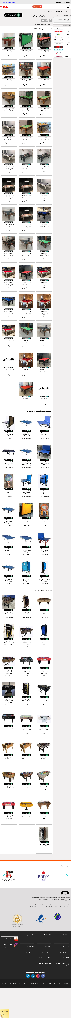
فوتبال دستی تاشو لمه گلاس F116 (44, 845)
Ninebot (68, 34)
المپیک (68, 37)
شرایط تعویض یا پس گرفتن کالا (44, 964)
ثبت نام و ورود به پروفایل (45, 958)
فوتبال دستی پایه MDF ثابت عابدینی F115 (44, 816)
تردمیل (54, 984)
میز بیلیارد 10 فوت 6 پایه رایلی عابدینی (44, 341)
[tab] (62, 19)
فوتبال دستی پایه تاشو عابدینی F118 (26, 613)
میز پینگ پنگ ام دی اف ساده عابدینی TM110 (9, 434)
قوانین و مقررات (65, 946)
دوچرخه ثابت (48, 984)
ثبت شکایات (48, 946)
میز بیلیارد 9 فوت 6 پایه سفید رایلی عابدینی (9, 284)
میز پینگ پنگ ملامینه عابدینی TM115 (44, 550)
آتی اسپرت (68, 11)
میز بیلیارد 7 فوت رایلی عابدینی (9, 80)
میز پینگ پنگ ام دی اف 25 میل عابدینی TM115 (27, 492)
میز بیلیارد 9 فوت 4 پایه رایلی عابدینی (44, 138)
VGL (69, 29)
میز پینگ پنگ (25, 984)
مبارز (69, 47)
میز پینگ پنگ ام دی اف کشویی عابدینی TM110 (44, 463)
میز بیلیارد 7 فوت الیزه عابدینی (9, 51)
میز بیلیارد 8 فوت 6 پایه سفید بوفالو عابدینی (44, 313)
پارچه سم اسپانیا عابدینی (44, 399)
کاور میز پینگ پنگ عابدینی (26, 520)
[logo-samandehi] (17, 920)
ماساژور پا (4, 984)
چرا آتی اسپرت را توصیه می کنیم (62, 964)
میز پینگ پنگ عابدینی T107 (44, 433)
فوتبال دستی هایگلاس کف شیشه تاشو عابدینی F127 (9, 642)
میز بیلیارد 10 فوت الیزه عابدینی (26, 399)
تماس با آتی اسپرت (64, 952)
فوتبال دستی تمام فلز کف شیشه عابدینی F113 (44, 671)
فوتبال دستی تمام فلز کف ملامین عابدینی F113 (9, 816)
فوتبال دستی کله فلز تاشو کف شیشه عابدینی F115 (9, 671)
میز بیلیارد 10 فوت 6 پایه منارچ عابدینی (44, 370)
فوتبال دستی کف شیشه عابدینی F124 (44, 729)
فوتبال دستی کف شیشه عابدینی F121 (9, 758)
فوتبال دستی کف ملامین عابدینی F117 (9, 613)
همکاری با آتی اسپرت (63, 958)
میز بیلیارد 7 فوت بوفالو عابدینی (44, 109)
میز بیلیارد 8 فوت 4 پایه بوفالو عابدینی (9, 109)
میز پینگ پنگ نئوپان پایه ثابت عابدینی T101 (27, 550)
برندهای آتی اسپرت (59, 11)
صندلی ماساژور (12, 984)
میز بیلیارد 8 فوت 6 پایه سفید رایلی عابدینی (44, 284)
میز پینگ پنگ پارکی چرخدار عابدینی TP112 (44, 492)
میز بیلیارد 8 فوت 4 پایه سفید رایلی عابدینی (9, 168)
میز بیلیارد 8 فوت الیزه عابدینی (44, 80)
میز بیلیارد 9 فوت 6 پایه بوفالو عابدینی (9, 254)
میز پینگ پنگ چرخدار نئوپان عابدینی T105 (26, 579)
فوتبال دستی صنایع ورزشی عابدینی (42, 590)
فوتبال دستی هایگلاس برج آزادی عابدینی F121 (8, 700)
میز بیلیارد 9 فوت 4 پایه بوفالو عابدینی (26, 138)
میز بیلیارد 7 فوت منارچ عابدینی (44, 167)
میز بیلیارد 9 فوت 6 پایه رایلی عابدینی (26, 254)
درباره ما (67, 941)
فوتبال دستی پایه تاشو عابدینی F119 (26, 700)
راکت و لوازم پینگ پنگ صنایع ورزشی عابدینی (39, 411)
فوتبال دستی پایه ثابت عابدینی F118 (44, 613)
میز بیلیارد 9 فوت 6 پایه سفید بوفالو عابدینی (26, 313)
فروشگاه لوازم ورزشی (63, 984)
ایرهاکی (18, 984)
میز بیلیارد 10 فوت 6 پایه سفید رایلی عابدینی (9, 342)
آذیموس (68, 31)
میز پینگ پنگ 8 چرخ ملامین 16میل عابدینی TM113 (26, 434)
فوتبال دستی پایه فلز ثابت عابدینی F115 (26, 787)
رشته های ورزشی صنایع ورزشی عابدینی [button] (63, 20)
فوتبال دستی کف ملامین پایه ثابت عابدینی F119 (26, 671)
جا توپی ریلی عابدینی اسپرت (9, 370)
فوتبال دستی (40, 984)
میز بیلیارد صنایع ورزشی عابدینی (42, 29)
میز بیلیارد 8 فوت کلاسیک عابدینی (44, 51)
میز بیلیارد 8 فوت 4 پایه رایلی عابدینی (27, 109)
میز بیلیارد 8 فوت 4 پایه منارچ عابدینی (27, 167)
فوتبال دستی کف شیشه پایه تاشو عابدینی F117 (26, 642)
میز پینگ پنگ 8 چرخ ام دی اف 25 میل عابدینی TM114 (9, 521)
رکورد (69, 40)
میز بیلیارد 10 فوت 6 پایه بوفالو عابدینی (27, 341)
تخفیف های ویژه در (8, 945)
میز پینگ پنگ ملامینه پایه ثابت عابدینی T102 (9, 550)
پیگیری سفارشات (47, 941)
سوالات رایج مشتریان (46, 952)
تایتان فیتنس (68, 43)
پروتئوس (68, 50)
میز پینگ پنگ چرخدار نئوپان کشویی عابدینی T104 (44, 579)
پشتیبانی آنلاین (8, 939)
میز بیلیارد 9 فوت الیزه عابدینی (26, 80)
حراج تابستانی (59, 2)
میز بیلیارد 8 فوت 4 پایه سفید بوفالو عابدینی (9, 197)
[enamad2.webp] (41, 919)
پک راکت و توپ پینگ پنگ (44, 520)
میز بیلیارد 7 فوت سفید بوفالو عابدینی (27, 196)
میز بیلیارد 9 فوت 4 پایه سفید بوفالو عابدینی (26, 226)
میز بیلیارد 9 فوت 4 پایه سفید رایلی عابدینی (44, 197)
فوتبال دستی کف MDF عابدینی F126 (44, 758)
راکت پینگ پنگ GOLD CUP (9, 491)
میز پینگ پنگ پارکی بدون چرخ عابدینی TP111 (9, 463)
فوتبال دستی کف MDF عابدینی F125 (26, 729)
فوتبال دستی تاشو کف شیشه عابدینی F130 (44, 700)
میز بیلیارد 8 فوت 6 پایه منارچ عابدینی (26, 283)
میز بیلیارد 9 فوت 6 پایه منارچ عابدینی (9, 312)
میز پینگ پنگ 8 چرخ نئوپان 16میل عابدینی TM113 (9, 579)
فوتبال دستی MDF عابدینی (8, 729)
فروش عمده (31, 941)
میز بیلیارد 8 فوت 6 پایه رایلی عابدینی (9, 225)
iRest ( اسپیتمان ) (67, 53)
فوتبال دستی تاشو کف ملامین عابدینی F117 (44, 642)
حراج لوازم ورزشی (30, 952)
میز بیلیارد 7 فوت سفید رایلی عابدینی (9, 138)
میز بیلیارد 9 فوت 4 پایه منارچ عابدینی (44, 225)
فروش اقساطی (30, 946)
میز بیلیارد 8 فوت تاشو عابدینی (26, 51)
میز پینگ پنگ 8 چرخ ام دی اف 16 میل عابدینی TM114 (26, 463)
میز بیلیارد (33, 984)
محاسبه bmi (67, 2)
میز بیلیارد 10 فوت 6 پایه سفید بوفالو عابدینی (27, 371)
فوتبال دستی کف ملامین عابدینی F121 (27, 758)
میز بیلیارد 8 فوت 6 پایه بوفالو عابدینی (44, 254)
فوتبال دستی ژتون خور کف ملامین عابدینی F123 (44, 787)
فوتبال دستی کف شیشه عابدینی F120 (27, 816)
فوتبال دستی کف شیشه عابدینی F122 (9, 787)
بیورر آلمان (67, 57)
